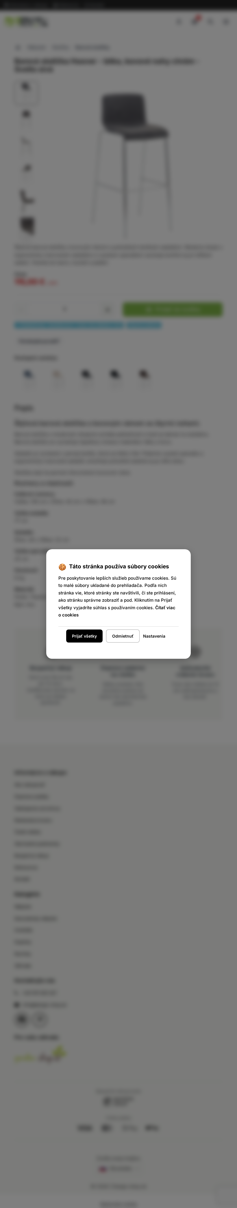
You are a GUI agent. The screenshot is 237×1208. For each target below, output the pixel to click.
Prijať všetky (84, 636)
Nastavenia (154, 636)
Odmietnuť (123, 636)
